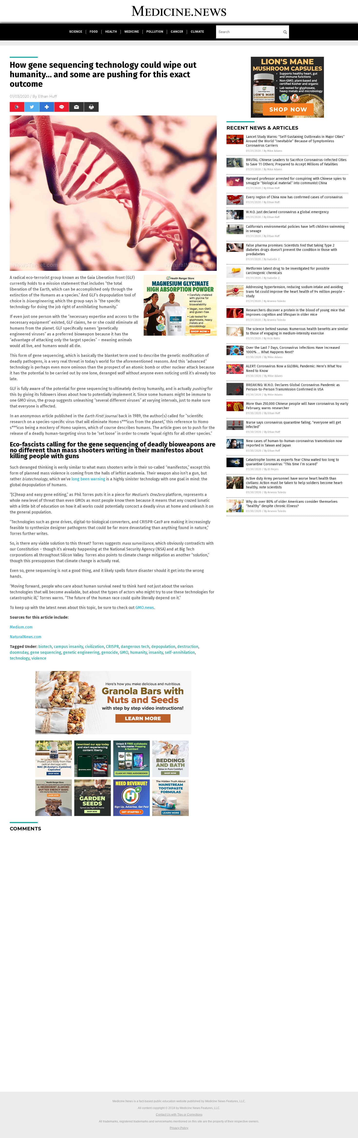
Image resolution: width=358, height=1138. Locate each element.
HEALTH (111, 31)
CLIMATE (197, 31)
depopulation (163, 646)
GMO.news (144, 607)
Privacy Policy (179, 1128)
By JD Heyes (271, 469)
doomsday (19, 652)
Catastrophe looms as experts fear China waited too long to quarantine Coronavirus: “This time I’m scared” (292, 462)
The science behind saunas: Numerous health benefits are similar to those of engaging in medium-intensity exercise (297, 331)
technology (19, 658)
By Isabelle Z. (272, 259)
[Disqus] (113, 896)
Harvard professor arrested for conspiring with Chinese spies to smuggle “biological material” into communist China (296, 181)
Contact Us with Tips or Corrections (179, 1114)
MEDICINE (131, 31)
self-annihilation (180, 652)
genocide (109, 652)
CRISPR (112, 646)
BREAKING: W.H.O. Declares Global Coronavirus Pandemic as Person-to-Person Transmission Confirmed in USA (293, 387)
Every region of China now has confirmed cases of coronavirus (294, 197)
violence (38, 658)
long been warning (88, 479)
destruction (187, 646)
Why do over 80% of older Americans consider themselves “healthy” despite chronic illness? (292, 504)
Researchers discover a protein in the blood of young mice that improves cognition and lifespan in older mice (295, 312)
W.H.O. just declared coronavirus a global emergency (287, 212)
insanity (156, 652)
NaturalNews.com (25, 637)
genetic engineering (81, 652)
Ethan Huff (47, 96)
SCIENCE (75, 31)
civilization (94, 646)
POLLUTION (154, 31)
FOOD (94, 31)
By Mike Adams (273, 150)
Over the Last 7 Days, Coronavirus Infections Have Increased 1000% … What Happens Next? (293, 350)
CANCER (177, 31)
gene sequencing (45, 652)
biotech (45, 646)
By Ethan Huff (271, 188)
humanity (138, 652)
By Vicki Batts (272, 338)
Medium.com (21, 627)
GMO (124, 652)
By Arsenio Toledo (275, 301)
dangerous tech (135, 646)
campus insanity (68, 646)
